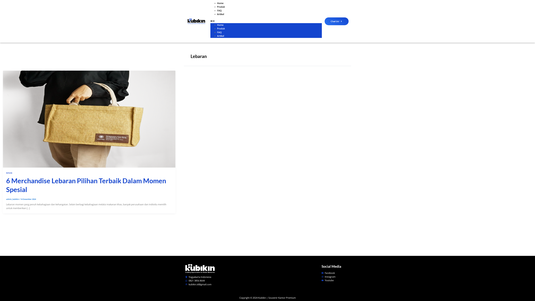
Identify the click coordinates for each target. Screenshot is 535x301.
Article (9, 173)
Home (220, 3)
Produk (221, 6)
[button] (266, 21)
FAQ (219, 10)
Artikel (220, 14)
